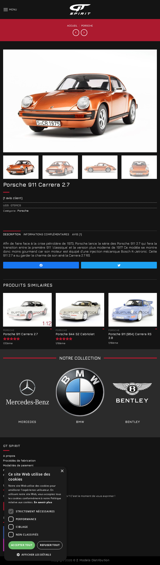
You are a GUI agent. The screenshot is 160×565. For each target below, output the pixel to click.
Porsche (87, 25)
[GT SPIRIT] (80, 9)
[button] (35, 554)
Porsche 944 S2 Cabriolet (75, 334)
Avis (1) (77, 234)
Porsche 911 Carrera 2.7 (20, 334)
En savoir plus (43, 502)
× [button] (62, 471)
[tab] (12, 234)
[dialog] (35, 514)
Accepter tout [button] (21, 545)
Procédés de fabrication (19, 460)
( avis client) (12, 198)
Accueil (72, 25)
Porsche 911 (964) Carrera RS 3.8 (129, 336)
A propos (9, 455)
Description (12, 234)
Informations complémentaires (46, 234)
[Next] (148, 100)
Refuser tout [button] (50, 545)
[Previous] (11, 100)
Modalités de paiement (18, 465)
